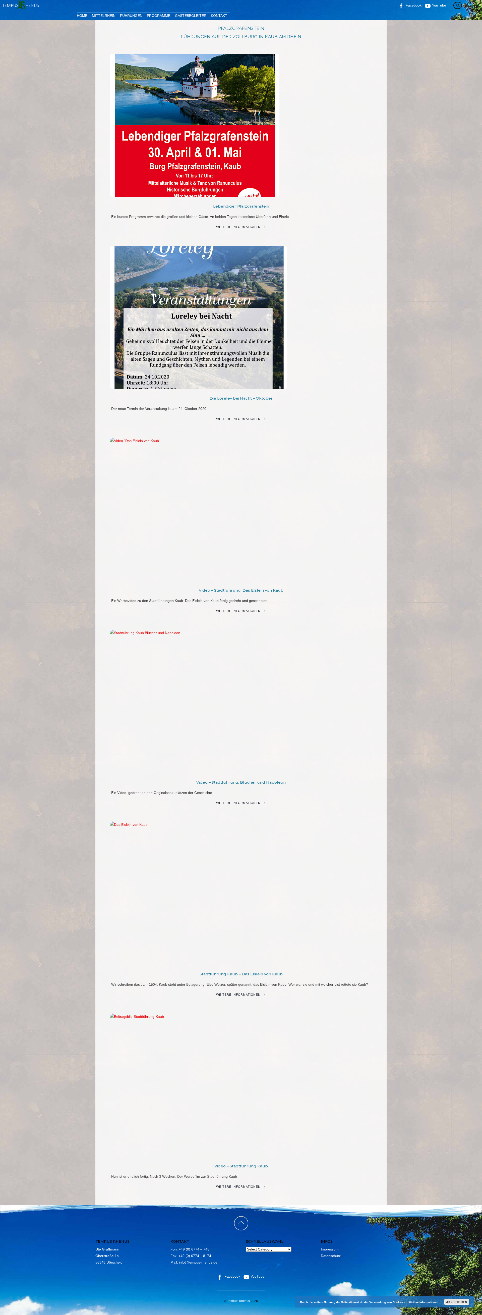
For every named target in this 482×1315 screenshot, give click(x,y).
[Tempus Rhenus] (20, 7)
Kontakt (219, 16)
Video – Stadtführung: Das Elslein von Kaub (241, 590)
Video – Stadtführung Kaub (241, 1166)
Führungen (131, 16)
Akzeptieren (456, 1302)
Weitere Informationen (238, 227)
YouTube (257, 1276)
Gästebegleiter (190, 16)
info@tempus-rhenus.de (198, 1262)
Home (82, 16)
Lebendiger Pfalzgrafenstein (241, 206)
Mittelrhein (103, 16)
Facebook (231, 1276)
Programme (158, 16)
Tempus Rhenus (238, 1300)
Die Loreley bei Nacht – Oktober (241, 398)
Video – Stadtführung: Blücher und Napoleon (241, 782)
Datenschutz (331, 1256)
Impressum (330, 1249)
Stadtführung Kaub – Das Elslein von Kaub (241, 974)
